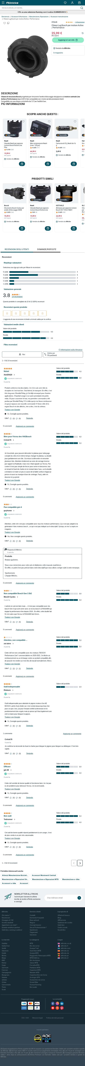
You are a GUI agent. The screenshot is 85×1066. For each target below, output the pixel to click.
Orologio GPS (35, 977)
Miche (4, 955)
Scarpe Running (35, 985)
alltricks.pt (64, 955)
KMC (3, 960)
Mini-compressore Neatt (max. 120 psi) (38, 144)
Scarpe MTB (34, 953)
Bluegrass (5, 975)
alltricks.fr (64, 946)
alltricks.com (65, 948)
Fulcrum (5, 970)
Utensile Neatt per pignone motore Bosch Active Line (39, 209)
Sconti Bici (61, 930)
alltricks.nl (64, 958)
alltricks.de (65, 953)
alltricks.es (65, 951)
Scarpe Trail (34, 948)
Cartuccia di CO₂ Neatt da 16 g (66, 144)
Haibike (4, 943)
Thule (4, 987)
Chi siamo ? (6, 915)
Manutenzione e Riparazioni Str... (15, 879)
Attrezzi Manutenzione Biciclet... (15, 875)
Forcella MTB (34, 965)
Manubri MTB (34, 972)
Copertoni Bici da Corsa (38, 975)
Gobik (4, 953)
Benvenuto (5, 16)
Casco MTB (34, 963)
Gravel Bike (34, 982)
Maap (4, 958)
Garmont (5, 968)
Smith (4, 948)
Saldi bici (61, 925)
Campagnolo (6, 972)
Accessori (24, 883)
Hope (4, 965)
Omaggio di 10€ (7, 920)
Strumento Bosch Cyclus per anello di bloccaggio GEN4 (14, 209)
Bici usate (33, 987)
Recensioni (6, 918)
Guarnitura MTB (35, 951)
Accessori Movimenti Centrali (44, 875)
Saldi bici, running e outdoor (12, 930)
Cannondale (6, 985)
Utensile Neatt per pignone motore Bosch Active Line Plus (13, 145)
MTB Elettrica (34, 958)
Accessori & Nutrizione (19, 16)
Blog (59, 918)
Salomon (5, 951)
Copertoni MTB (35, 970)
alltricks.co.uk (66, 943)
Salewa (4, 977)
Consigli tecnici (35, 925)
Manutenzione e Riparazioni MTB (45, 879)
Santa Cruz (6, 946)
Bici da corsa (34, 946)
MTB (31, 943)
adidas (4, 980)
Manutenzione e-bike (70, 879)
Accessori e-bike (9, 883)
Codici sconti (62, 927)
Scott (4, 989)
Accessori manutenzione (59, 16)
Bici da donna (35, 960)
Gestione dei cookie (65, 923)
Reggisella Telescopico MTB (40, 955)
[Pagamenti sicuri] (30, 1006)
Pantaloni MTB (35, 968)
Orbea (4, 982)
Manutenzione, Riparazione (38, 16)
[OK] (79, 898)
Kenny (4, 963)
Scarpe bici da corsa (37, 980)
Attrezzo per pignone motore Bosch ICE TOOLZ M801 (66, 209)
